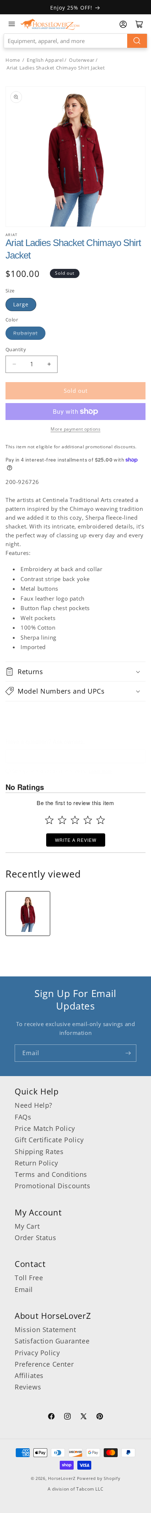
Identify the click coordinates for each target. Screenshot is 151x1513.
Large (21, 304)
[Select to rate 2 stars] (62, 819)
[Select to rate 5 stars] (100, 819)
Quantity (15, 349)
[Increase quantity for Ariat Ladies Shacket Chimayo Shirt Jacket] (49, 364)
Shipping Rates (39, 1151)
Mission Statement (45, 1329)
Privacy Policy (37, 1352)
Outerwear (81, 60)
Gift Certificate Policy (49, 1139)
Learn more (100, 771)
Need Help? (33, 1105)
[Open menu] (12, 24)
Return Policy (36, 1162)
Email (24, 1289)
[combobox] (75, 40)
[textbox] (75, 756)
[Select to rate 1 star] (49, 819)
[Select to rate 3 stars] (75, 819)
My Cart (27, 1226)
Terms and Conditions (51, 1174)
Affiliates (29, 1375)
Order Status (35, 1237)
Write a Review (75, 840)
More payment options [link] (75, 429)
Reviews (28, 1386)
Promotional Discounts (53, 1185)
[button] (75, 671)
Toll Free (29, 1277)
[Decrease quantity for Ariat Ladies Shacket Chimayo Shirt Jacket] (14, 364)
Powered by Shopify (99, 1478)
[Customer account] (123, 24)
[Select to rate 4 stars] (87, 819)
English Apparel (45, 60)
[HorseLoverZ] (49, 24)
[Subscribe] (128, 1053)
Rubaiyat (25, 333)
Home (12, 60)
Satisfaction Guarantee (52, 1340)
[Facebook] (51, 1417)
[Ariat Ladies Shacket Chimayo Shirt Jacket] (28, 913)
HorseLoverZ (62, 1478)
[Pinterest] (100, 1417)
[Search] (137, 41)
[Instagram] (67, 1417)
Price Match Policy (45, 1128)
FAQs (23, 1116)
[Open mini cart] (139, 24)
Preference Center (44, 1364)
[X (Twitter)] (84, 1417)
